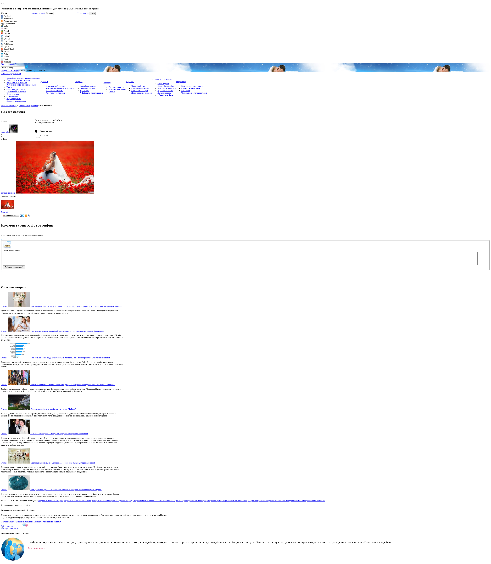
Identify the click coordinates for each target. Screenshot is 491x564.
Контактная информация (192, 86)
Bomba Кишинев (317, 501)
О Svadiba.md (7, 522)
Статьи (112, 92)
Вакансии (185, 90)
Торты (9, 87)
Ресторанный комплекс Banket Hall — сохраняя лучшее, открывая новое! (63, 463)
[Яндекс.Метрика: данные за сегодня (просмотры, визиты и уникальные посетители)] (9, 528)
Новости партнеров (117, 89)
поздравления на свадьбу (196, 501)
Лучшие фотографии (167, 88)
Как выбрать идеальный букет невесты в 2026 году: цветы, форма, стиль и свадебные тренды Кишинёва (76, 306)
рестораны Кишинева (101, 501)
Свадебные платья (88, 86)
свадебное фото (214, 501)
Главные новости (116, 87)
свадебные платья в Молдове (50, 501)
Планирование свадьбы (141, 93)
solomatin (5, 132)
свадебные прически (257, 501)
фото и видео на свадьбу (121, 501)
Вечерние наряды (87, 88)
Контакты (38, 522)
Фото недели (163, 84)
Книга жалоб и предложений (32, 70)
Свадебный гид (138, 86)
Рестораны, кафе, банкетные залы (21, 85)
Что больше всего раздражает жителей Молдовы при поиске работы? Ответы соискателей (70, 358)
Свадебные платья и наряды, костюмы (23, 78)
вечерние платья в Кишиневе (234, 501)
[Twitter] (23, 215)
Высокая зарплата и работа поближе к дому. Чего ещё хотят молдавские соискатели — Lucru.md (73, 384)
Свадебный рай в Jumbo (143, 501)
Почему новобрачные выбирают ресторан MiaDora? (53, 409)
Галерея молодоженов (28, 106)
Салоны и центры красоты (18, 80)
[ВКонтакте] (20, 215)
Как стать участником (55, 93)
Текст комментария (11, 251)
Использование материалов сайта (15, 505)
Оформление (12, 96)
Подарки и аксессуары (16, 101)
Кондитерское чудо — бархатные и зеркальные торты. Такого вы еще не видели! (66, 490)
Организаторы (13, 94)
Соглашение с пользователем (194, 93)
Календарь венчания (140, 88)
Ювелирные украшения (17, 82)
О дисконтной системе (55, 86)
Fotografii (5, 212)
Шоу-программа (14, 99)
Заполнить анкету (36, 548)
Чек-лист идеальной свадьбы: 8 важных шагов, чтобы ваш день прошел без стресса (67, 331)
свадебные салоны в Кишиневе (77, 501)
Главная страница (8, 106)
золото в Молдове (302, 501)
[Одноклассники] (26, 215)
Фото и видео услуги (16, 89)
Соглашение (18, 522)
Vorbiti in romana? (8, 64)
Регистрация (82, 13)
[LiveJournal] (28, 215)
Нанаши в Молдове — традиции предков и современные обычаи (59, 434)
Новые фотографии (166, 86)
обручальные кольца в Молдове (280, 501)
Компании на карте (139, 90)
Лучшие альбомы (165, 90)
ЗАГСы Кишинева (162, 501)
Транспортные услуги (16, 92)
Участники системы (54, 90)
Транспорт (84, 90)
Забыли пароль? (38, 13)
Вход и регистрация (10, 70)
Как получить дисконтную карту (60, 88)
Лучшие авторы (164, 93)
